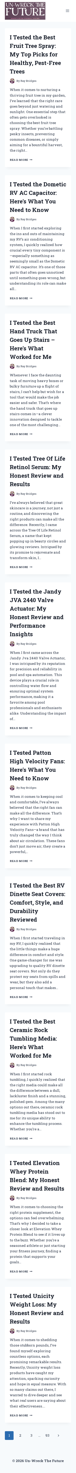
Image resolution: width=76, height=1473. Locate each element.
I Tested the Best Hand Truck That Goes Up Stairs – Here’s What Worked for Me (33, 340)
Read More (21, 160)
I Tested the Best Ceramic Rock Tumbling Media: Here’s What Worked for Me (33, 1038)
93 (47, 1435)
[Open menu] (67, 11)
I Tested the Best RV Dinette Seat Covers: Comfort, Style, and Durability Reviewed (37, 902)
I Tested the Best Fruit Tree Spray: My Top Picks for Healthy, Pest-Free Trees (35, 54)
